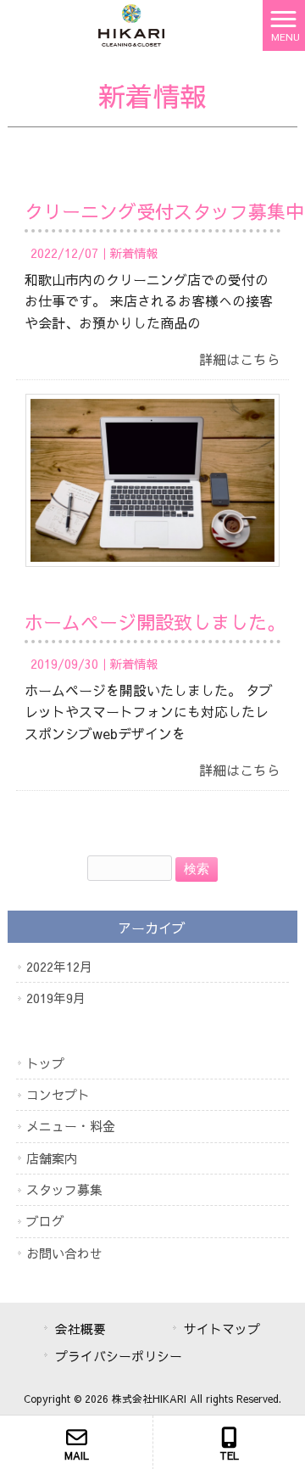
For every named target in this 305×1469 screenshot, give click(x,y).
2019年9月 (56, 997)
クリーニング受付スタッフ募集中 (164, 211)
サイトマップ (222, 1328)
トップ (45, 1063)
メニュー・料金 (70, 1126)
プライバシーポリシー (118, 1356)
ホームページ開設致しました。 (155, 622)
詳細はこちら (239, 359)
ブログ (45, 1221)
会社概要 (80, 1328)
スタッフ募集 (64, 1189)
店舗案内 (51, 1158)
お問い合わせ (64, 1253)
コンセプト (58, 1094)
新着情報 (134, 252)
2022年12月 (59, 966)
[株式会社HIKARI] (131, 23)
